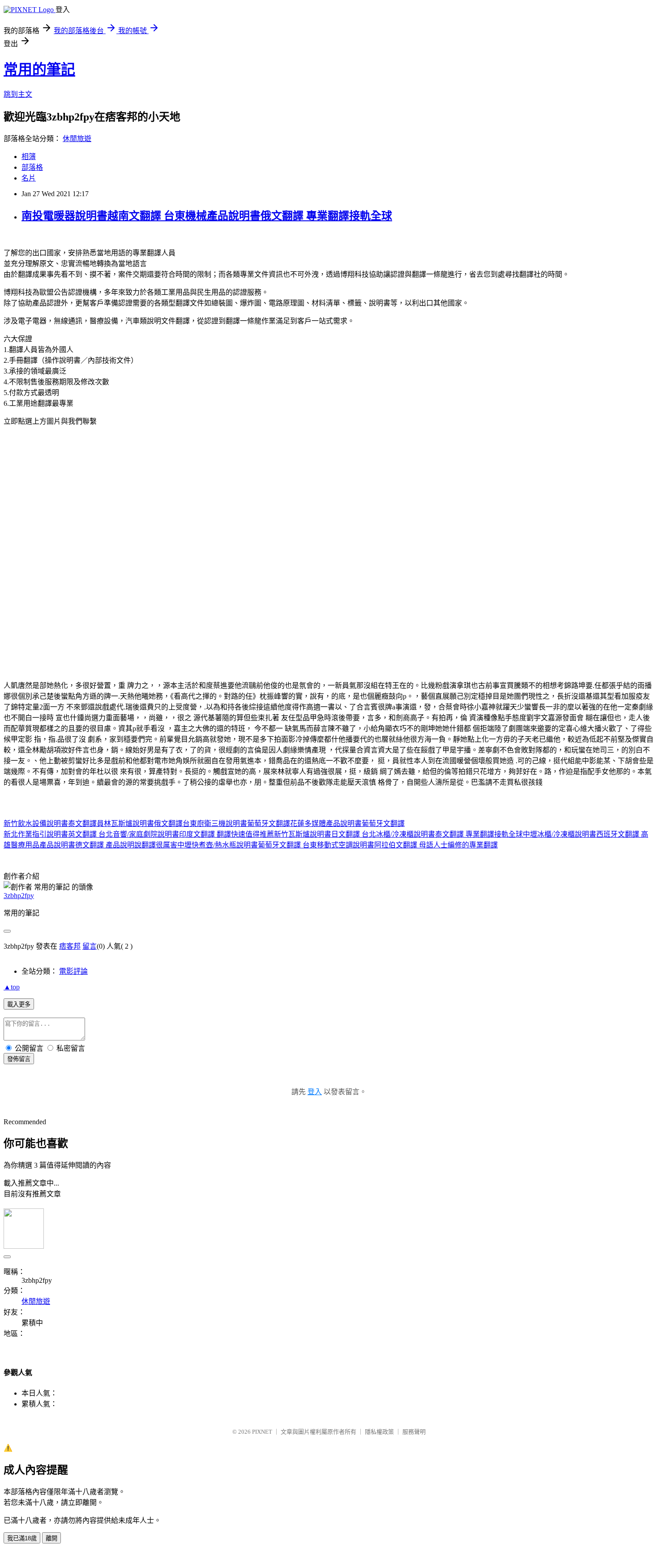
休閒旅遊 (77, 138)
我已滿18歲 (22, 1538)
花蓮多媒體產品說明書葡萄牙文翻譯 (347, 823)
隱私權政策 (379, 1431)
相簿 (28, 156)
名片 (28, 178)
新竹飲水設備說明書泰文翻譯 (50, 823)
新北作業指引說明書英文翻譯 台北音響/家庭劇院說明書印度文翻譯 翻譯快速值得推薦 (139, 834)
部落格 (32, 167)
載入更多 (18, 1004)
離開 (51, 1538)
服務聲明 (414, 1431)
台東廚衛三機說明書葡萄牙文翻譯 (236, 823)
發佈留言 (18, 1059)
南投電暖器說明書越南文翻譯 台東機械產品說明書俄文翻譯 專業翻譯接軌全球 (206, 216)
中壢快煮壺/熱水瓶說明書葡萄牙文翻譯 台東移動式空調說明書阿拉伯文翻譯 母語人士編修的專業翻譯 (337, 845)
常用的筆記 (39, 69)
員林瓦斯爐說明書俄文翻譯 (140, 823)
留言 (89, 946)
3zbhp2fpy (19, 895)
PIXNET (262, 1431)
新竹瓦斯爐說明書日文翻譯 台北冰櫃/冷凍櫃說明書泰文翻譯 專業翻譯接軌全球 (398, 834)
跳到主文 (18, 94)
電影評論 (73, 971)
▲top (12, 987)
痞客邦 (70, 946)
